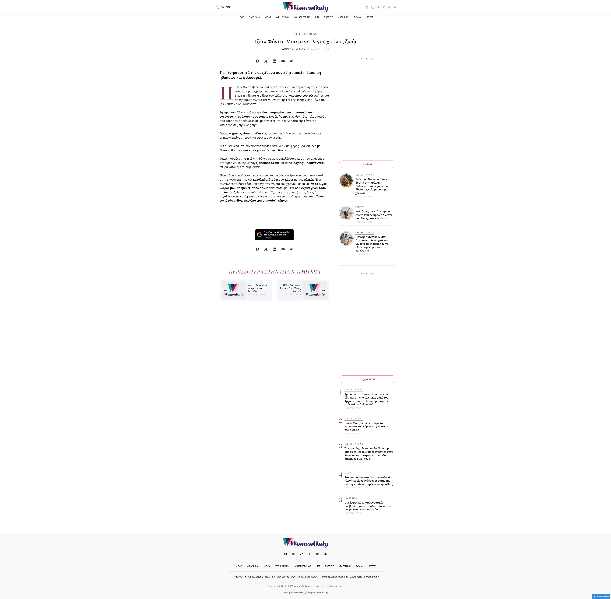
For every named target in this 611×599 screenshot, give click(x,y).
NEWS (241, 17)
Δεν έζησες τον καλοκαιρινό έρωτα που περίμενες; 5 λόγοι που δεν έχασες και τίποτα (373, 215)
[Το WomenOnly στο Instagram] (371, 7)
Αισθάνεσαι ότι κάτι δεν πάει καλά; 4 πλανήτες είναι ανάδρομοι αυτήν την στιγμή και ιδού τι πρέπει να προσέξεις (368, 480)
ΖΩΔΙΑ (357, 17)
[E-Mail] (283, 61)
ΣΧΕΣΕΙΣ (328, 17)
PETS (358, 264)
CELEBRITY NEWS (305, 34)
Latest (367, 164)
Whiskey (323, 592)
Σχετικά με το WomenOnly (364, 576)
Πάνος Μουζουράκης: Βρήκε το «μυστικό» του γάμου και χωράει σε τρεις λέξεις (366, 426)
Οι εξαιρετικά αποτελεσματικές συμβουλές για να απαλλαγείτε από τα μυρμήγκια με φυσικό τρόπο (368, 506)
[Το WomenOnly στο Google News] (388, 7)
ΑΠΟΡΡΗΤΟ (603, 596)
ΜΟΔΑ (268, 17)
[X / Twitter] (266, 61)
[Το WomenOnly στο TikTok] (377, 7)
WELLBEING (282, 17)
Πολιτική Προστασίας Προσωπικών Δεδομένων (291, 576)
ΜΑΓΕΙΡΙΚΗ (343, 17)
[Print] (292, 61)
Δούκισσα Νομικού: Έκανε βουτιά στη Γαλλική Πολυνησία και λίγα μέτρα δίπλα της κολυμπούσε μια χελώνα (371, 186)
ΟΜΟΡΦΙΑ (254, 17)
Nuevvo (300, 592)
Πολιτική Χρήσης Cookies (334, 576)
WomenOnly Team (294, 48)
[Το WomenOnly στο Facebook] (365, 7)
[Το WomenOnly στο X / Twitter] (382, 7)
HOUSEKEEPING (301, 17)
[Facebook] (257, 61)
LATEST (369, 17)
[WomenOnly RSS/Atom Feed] (393, 7)
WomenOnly (305, 543)
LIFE (317, 17)
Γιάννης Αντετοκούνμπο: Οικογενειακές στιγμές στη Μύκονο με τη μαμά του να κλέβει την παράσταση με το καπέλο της (372, 243)
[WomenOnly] (305, 7)
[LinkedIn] (274, 61)
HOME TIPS (350, 498)
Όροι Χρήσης (255, 576)
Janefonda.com (269, 163)
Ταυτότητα (240, 576)
